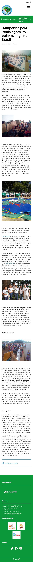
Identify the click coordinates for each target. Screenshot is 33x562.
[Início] (1, 19)
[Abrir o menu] (28, 7)
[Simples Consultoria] (16, 559)
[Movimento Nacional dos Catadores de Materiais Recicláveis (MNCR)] (14, 10)
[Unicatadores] (10, 496)
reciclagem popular (11, 463)
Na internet (8, 263)
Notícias (7, 19)
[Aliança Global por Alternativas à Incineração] (21, 530)
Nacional (14, 19)
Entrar (27, 2)
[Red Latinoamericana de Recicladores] (16, 538)
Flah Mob (5, 236)
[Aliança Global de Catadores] (11, 530)
